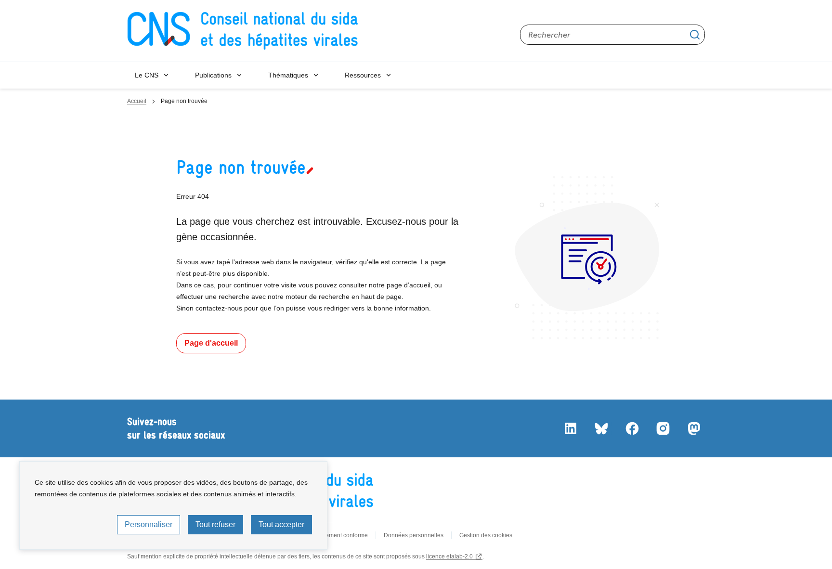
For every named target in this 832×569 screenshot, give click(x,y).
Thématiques (288, 75)
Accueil (136, 101)
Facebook (631, 428)
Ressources (363, 75)
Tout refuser (215, 524)
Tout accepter (281, 524)
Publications (213, 75)
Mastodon (693, 428)
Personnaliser (148, 524)
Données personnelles (413, 535)
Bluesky (600, 428)
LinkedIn (570, 428)
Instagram (662, 428)
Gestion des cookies (485, 535)
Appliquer (694, 34)
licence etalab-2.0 (449, 556)
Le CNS (146, 75)
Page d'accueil (211, 343)
